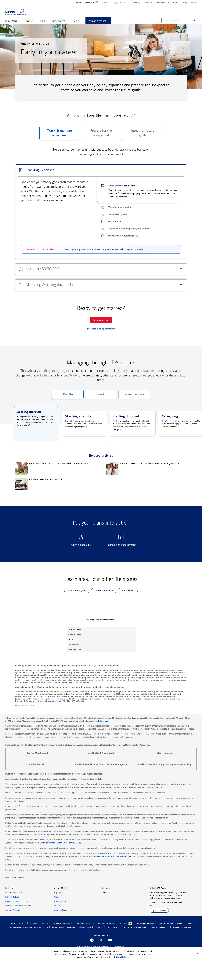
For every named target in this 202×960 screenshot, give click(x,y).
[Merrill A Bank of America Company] (15, 12)
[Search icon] (194, 20)
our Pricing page (102, 721)
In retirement (126, 591)
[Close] (198, 953)
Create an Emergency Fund (16, 901)
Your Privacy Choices (132, 927)
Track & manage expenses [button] (55, 134)
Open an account (77, 545)
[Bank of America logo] (87, 2)
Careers (56, 906)
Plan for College (12, 897)
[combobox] (179, 20)
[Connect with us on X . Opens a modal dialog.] (101, 940)
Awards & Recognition (62, 910)
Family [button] (62, 395)
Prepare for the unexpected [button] (96, 134)
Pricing (56, 897)
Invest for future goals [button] (138, 134)
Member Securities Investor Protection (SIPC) (113, 856)
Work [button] (95, 395)
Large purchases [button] (132, 395)
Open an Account (12, 910)
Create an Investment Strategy (18, 906)
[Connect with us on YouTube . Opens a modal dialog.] (110, 940)
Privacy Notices (121, 957)
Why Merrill (58, 892)
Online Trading (59, 901)
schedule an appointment (102, 328)
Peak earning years (75, 591)
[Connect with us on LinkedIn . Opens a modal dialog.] (92, 940)
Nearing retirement (102, 591)
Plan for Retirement (13, 892)
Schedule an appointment (120, 545)
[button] (101, 170)
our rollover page (48, 701)
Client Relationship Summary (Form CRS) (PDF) (60, 843)
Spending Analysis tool (82, 249)
